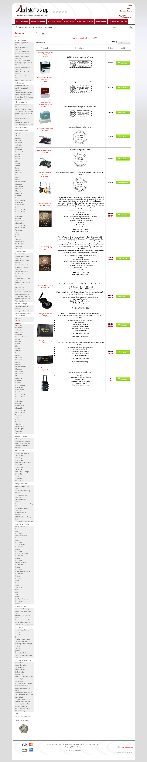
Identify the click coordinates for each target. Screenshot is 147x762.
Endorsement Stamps (22, 86)
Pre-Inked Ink (20, 670)
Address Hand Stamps (23, 80)
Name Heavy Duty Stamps (21, 513)
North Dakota (20, 212)
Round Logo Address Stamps (22, 72)
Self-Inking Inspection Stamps (22, 279)
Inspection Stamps (21, 272)
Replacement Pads (21, 686)
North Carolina (20, 209)
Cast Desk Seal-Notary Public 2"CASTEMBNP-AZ (45, 174)
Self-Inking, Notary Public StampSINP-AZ (45, 55)
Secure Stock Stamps (22, 641)
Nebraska (18, 195)
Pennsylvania (19, 221)
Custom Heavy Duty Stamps (22, 487)
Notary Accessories (21, 127)
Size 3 (17, 590)
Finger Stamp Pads (21, 706)
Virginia (18, 239)
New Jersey (19, 202)
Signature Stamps (21, 254)
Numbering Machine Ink (23, 683)
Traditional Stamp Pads (23, 699)
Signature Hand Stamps (23, 265)
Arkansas (18, 140)
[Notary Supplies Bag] (45, 349)
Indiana (18, 166)
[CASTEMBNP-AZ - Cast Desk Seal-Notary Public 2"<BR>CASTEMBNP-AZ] (45, 182)
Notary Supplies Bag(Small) (45, 342)
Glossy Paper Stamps (22, 441)
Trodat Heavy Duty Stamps (21, 496)
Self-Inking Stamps (38, 21)
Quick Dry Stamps (21, 436)
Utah (17, 235)
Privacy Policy (90, 744)
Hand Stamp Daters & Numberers (22, 573)
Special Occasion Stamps (23, 299)
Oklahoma (19, 216)
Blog (97, 744)
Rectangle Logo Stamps (23, 292)
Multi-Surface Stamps (22, 443)
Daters (17, 531)
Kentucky (18, 172)
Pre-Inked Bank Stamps (23, 95)
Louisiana (18, 175)
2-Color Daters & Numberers (21, 546)
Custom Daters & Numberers (21, 537)
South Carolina (20, 225)
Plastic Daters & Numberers (20, 564)
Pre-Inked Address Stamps (21, 48)
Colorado (18, 145)
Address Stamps (22, 21)
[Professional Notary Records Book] (45, 211)
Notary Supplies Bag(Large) (45, 315)
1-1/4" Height (19, 467)
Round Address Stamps (23, 54)
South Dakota (20, 228)
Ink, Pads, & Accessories (118, 21)
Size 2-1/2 (18, 587)
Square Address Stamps (23, 51)
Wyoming (18, 248)
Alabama (18, 133)
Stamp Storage (20, 711)
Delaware (18, 150)
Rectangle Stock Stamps (23, 644)
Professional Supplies (22, 131)
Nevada (18, 198)
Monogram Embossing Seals (23, 612)
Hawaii (17, 159)
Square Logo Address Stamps (22, 68)
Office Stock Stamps (22, 630)
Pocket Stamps (20, 285)
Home (130, 6)
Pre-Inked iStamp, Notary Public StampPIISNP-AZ (45, 79)
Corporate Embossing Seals (22, 616)
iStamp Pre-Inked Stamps (24, 311)
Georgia (18, 156)
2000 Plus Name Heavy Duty (23, 518)
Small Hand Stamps (22, 453)
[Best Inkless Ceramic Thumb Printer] (45, 293)
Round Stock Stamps (22, 653)
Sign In (129, 8)
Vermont (18, 237)
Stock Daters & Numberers (20, 528)
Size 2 (17, 585)
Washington (19, 241)
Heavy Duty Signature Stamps (22, 268)
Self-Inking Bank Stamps (23, 92)
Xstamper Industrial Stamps (22, 447)
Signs (16, 713)
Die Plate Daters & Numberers (21, 600)
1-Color (17, 632)
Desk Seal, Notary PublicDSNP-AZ (45, 151)
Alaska (17, 136)
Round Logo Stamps (22, 294)
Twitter (54, 12)
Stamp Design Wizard (22, 720)
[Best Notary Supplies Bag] (45, 322)
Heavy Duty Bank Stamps (24, 97)
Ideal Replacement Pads (23, 122)
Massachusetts (20, 182)
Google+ (60, 12)
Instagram (66, 12)
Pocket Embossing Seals (23, 620)
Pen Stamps (19, 287)
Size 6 (17, 597)
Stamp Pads (19, 481)
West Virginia (19, 244)
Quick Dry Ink (20, 679)
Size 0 (17, 580)
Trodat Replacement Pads (24, 125)
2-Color (17, 634)
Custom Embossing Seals (24, 609)
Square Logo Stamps (22, 296)
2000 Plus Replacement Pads (23, 119)
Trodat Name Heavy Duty (24, 521)
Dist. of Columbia (21, 152)
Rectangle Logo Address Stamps (23, 64)
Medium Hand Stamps (23, 462)
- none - (122, 42)
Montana (18, 193)
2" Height (18, 474)
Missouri (18, 191)
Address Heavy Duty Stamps (22, 500)
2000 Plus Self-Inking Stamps (22, 106)
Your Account (67, 744)
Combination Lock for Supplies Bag (45, 369)
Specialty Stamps (20, 251)
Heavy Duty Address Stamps (22, 77)
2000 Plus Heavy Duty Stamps (22, 492)
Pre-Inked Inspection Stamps (22, 275)
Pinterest (63, 12)
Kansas (17, 170)
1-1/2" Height (19, 469)
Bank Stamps (19, 83)
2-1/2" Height (19, 476)
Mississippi (19, 189)
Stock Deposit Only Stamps (21, 89)
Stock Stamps (101, 21)
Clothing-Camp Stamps (23, 439)
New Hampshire (20, 200)
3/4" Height (19, 460)
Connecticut (19, 147)
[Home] (16, 27)
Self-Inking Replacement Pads (23, 115)
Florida (17, 154)
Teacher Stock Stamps (22, 639)
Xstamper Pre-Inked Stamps (22, 307)
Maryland (18, 179)
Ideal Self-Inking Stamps (23, 109)
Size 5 (17, 594)
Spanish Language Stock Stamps (23, 656)
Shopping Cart (127, 17)
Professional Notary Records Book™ (45, 205)
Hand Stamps (69, 21)
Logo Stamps (19, 289)
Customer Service (126, 11)
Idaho (17, 161)
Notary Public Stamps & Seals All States (31, 27)
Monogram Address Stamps (22, 57)
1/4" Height (19, 456)
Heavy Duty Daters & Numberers (22, 555)
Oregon (18, 218)
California (18, 143)
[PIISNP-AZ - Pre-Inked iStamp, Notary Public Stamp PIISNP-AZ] (45, 87)
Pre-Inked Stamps (54, 21)
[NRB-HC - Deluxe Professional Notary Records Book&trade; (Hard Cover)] (45, 256)
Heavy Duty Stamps (21, 484)
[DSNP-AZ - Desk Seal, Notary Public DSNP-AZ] (45, 158)
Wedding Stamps (21, 301)
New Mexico (19, 205)
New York (18, 207)
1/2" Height (19, 458)
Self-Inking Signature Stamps (22, 257)
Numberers (19, 533)
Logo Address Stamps (22, 60)
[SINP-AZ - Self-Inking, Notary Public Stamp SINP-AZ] (45, 62)
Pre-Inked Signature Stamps (22, 261)
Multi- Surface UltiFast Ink (24, 677)
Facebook (57, 12)
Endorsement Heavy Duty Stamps (24, 505)
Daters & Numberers (85, 21)
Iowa (17, 168)
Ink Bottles (19, 663)
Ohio (17, 214)
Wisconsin (18, 246)
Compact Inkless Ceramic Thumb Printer (45, 286)
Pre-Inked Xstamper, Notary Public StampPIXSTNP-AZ (45, 104)
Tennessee (19, 230)
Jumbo (17, 637)
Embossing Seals (20, 606)
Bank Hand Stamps (21, 99)
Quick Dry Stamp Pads (23, 704)
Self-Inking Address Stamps (21, 44)
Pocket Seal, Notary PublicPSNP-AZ (45, 130)
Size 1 (17, 583)
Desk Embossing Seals (22, 622)
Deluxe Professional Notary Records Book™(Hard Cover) (45, 248)
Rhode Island (19, 223)
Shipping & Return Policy (73, 747)
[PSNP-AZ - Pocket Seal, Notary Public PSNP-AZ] (45, 136)
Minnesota (19, 186)
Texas (17, 232)
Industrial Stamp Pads (22, 702)
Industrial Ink (19, 672)
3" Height (18, 478)
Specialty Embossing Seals (24, 624)
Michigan (18, 184)
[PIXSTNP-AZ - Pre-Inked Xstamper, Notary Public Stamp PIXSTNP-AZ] (45, 112)
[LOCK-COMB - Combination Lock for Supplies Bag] (45, 376)
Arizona (18, 138)
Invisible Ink (19, 681)
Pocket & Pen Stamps (22, 283)
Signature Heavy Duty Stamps (22, 509)
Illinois (17, 163)
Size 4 (17, 592)
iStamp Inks (19, 674)
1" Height (18, 465)
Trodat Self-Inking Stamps (24, 111)
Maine (17, 177)
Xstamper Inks (20, 667)
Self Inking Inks (20, 665)
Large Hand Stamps (22, 472)
